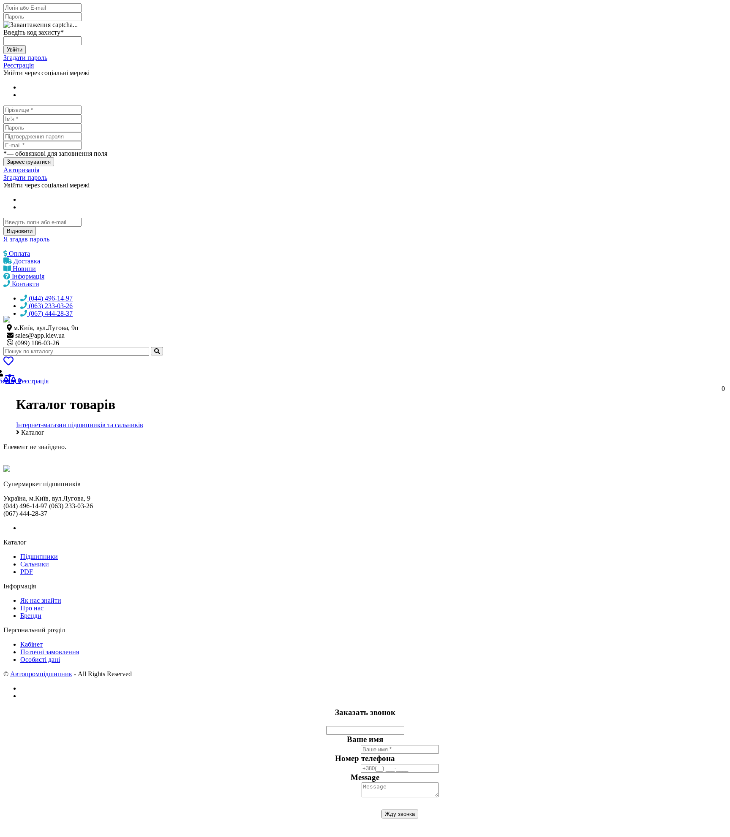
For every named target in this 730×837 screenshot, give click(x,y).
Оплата (18, 253)
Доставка (26, 261)
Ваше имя (365, 739)
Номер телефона (365, 758)
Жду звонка (400, 814)
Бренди (30, 615)
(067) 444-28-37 (50, 313)
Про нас (32, 608)
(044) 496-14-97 (50, 298)
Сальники (34, 564)
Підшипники (39, 556)
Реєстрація (18, 65)
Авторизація (21, 169)
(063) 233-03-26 (50, 305)
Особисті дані (40, 659)
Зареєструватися (29, 162)
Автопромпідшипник (41, 673)
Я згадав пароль (26, 239)
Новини (23, 268)
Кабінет (31, 644)
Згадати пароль (25, 57)
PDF (26, 571)
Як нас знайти (40, 600)
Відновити (20, 231)
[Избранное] (8, 362)
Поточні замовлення (49, 652)
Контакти (24, 283)
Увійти (14, 49)
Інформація (27, 276)
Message (365, 777)
